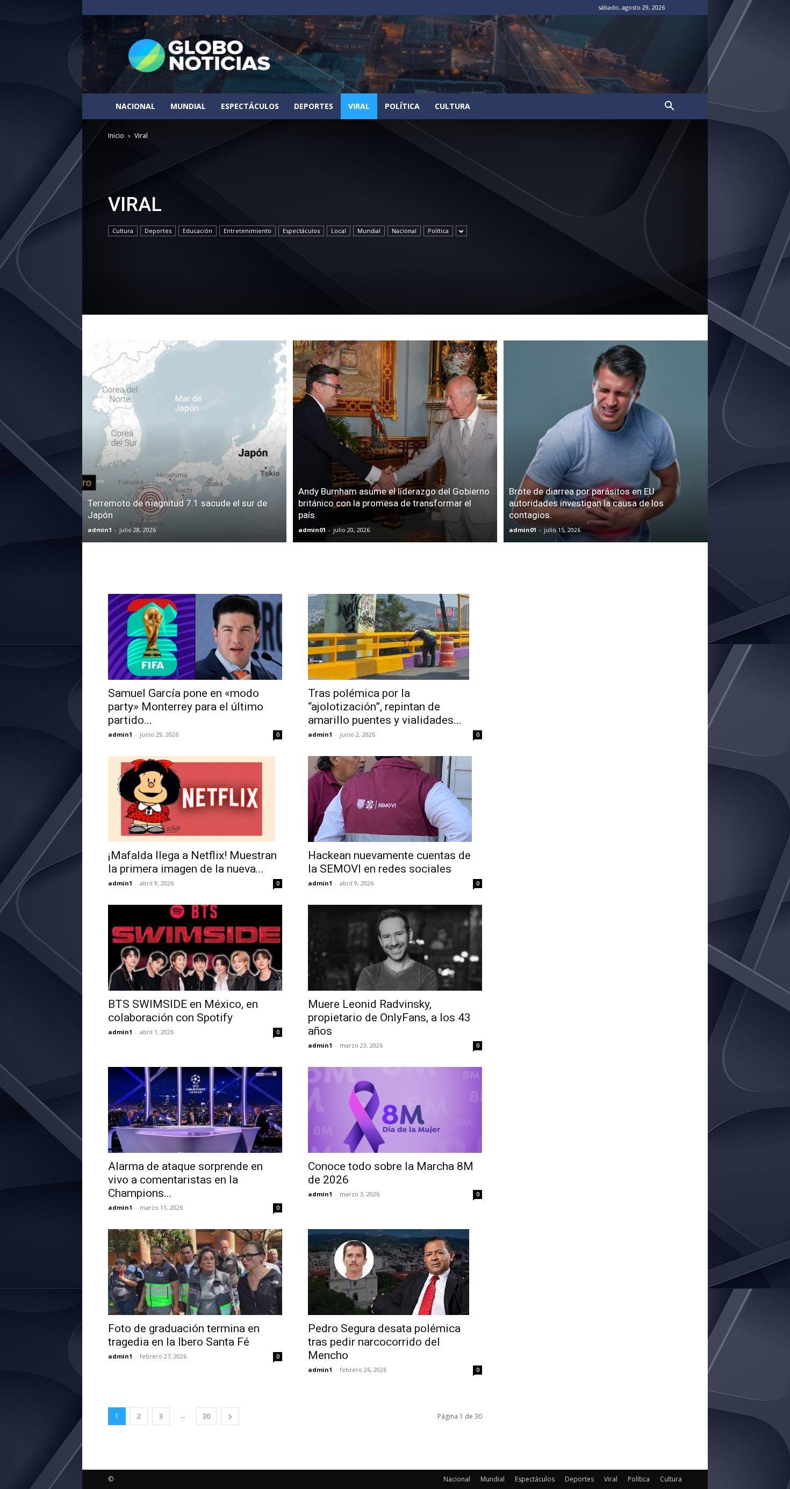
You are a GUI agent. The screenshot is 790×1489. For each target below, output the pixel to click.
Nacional (135, 106)
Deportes (313, 106)
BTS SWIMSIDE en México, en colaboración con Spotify (183, 1011)
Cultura (452, 106)
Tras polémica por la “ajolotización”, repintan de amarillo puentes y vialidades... (385, 707)
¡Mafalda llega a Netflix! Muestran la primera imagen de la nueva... (192, 862)
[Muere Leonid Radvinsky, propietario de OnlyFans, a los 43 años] (395, 948)
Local (338, 231)
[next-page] (230, 1416)
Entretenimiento (247, 231)
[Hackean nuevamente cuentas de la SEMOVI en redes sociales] (395, 799)
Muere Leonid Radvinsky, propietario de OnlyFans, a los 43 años (389, 1017)
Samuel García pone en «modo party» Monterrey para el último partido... (185, 707)
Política (402, 106)
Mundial (188, 106)
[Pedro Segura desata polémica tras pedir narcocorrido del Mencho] (395, 1272)
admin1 (100, 530)
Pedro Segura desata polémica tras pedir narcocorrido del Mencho (384, 1342)
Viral (359, 106)
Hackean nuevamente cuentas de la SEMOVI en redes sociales (389, 862)
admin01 (312, 530)
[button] (669, 107)
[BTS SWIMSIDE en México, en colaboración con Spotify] (195, 948)
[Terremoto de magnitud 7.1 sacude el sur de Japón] (184, 441)
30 (206, 1416)
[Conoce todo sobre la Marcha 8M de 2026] (395, 1110)
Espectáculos (250, 106)
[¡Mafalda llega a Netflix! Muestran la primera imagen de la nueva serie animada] (195, 799)
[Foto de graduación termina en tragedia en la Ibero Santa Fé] (195, 1272)
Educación (197, 231)
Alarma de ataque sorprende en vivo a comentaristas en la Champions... (185, 1180)
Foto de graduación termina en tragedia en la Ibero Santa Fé (184, 1335)
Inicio (116, 135)
